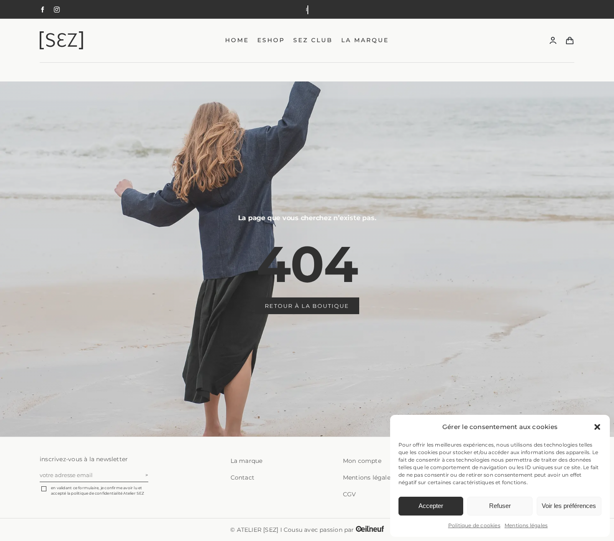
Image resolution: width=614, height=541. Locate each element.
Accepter (431, 505)
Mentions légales (526, 525)
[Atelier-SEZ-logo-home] (73, 34)
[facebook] (43, 10)
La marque (247, 461)
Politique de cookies (474, 525)
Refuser (500, 505)
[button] (597, 427)
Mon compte (362, 461)
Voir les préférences (569, 505)
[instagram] (57, 10)
